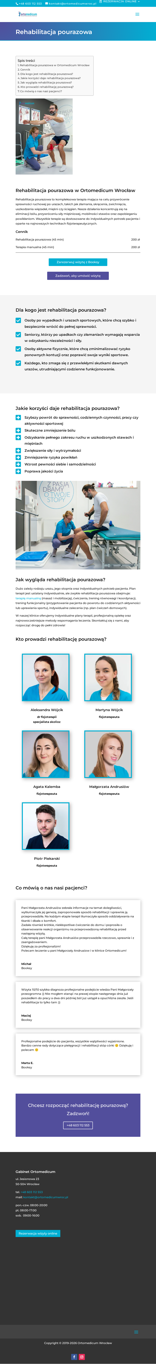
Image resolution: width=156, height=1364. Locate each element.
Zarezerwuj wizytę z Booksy (78, 262)
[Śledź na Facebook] (74, 1357)
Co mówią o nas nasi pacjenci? (41, 91)
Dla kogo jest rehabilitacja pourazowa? (46, 73)
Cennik (25, 69)
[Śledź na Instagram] (82, 1357)
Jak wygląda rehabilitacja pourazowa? (46, 82)
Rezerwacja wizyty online (38, 1233)
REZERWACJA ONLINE (120, 1)
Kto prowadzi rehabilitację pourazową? (47, 86)
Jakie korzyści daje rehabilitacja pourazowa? (51, 78)
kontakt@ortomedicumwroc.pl (45, 1197)
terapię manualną (28, 598)
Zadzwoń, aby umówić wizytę (78, 276)
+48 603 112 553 (78, 1125)
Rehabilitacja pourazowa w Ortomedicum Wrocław (55, 65)
